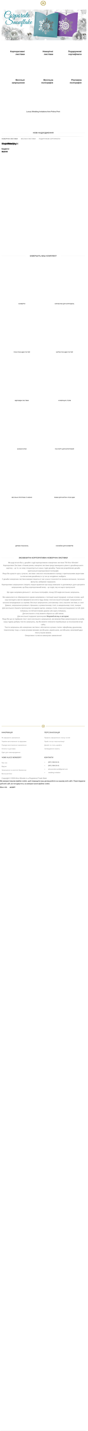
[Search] (84, 3)
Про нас (4, 763)
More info (4, 787)
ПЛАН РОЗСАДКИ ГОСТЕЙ (22, 352)
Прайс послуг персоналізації (54, 741)
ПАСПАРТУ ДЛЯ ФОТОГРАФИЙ (64, 449)
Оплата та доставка (8, 749)
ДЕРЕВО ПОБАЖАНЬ (21, 546)
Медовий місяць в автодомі (58, 616)
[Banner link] (15, 60)
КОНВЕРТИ (21, 304)
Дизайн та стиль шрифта (53, 745)
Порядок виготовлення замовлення (14, 745)
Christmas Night (10, 143)
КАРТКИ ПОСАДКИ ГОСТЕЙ (64, 352)
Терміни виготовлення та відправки (14, 741)
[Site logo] (43, 3)
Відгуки (4, 766)
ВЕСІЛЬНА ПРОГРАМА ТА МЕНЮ (22, 497)
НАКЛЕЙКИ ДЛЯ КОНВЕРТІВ (64, 546)
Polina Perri (55, 112)
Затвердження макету (52, 749)
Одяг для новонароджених (11, 752)
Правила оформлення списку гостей (57, 738)
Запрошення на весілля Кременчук (14, 770)
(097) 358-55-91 (53, 762)
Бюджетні (5, 149)
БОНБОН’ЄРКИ (22, 449)
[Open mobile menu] (2, 3)
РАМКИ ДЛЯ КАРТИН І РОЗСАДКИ (64, 497)
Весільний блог (7, 774)
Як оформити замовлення (11, 738)
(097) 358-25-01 (53, 765)
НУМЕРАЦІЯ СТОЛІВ (64, 400)
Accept (12, 787)
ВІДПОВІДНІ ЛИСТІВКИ (22, 400)
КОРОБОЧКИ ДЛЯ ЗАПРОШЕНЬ (64, 304)
